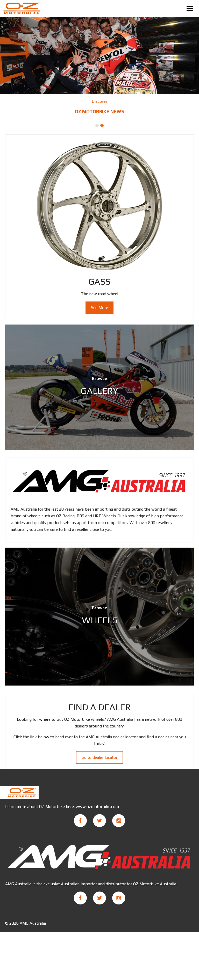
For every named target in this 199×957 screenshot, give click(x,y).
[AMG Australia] (99, 481)
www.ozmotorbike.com (97, 806)
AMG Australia (33, 923)
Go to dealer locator (99, 757)
